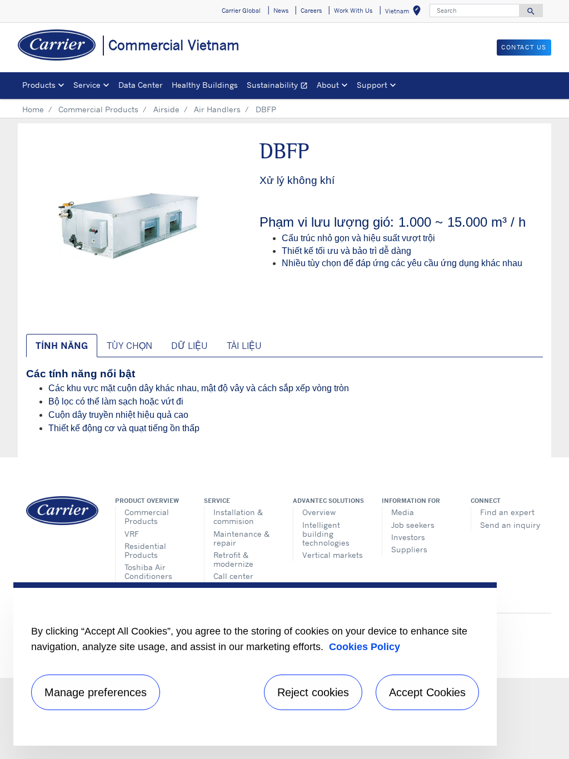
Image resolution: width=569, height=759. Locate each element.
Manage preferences (95, 692)
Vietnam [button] (405, 12)
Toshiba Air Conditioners (148, 571)
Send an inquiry (510, 525)
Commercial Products (98, 109)
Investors (408, 537)
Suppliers (409, 549)
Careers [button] (311, 10)
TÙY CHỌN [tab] (129, 345)
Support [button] (372, 84)
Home (33, 109)
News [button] (280, 10)
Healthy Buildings (205, 84)
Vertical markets (332, 555)
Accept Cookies (427, 692)
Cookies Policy (364, 646)
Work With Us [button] (353, 10)
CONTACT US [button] (524, 47)
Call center (233, 576)
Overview (319, 512)
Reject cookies (313, 692)
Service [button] (87, 84)
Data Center (140, 84)
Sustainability (279, 86)
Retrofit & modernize (233, 559)
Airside (166, 109)
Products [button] (39, 84)
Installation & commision (238, 516)
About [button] (328, 84)
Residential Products (145, 550)
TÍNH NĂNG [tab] (62, 345)
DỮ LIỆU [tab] (189, 345)
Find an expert (507, 512)
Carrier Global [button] (241, 10)
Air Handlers (217, 109)
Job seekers (413, 525)
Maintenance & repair (241, 538)
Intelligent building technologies (326, 533)
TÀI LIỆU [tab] (244, 345)
